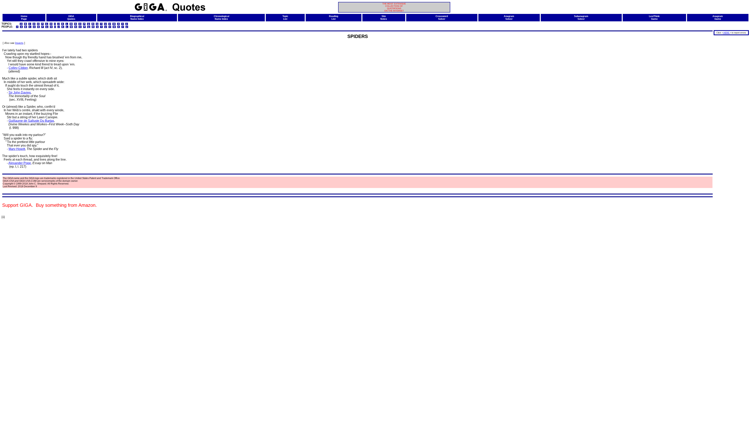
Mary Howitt (17, 149)
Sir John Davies (20, 92)
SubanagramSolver (581, 17)
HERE (726, 33)
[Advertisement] (730, 94)
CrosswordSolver (442, 17)
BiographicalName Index (137, 17)
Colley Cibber (18, 68)
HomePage (24, 17)
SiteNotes (383, 17)
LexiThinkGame (654, 17)
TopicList (285, 17)
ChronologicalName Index (221, 17)
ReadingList (333, 17)
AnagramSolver (509, 17)
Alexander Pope (19, 163)
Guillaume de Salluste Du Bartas (31, 120)
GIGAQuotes (71, 17)
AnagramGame (717, 17)
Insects (19, 43)
